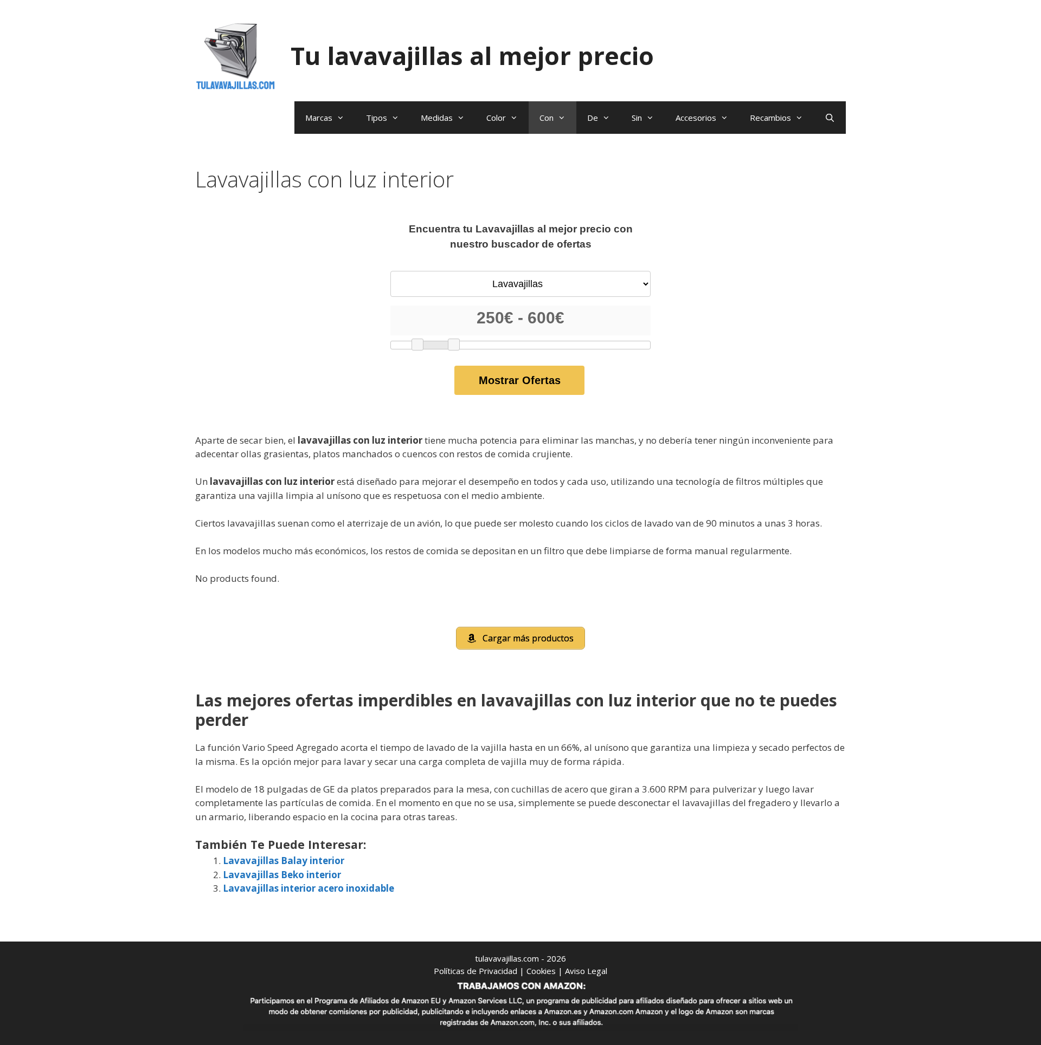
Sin (637, 117)
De (592, 117)
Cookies (541, 970)
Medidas (437, 117)
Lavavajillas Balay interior (283, 860)
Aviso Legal (586, 970)
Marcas (318, 117)
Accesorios (696, 117)
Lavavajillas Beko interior (282, 874)
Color (496, 117)
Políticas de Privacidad (475, 970)
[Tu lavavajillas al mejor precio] (236, 55)
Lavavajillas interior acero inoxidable (308, 888)
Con (546, 117)
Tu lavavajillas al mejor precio (472, 55)
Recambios (770, 117)
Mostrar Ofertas (520, 380)
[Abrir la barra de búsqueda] (830, 117)
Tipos (376, 117)
